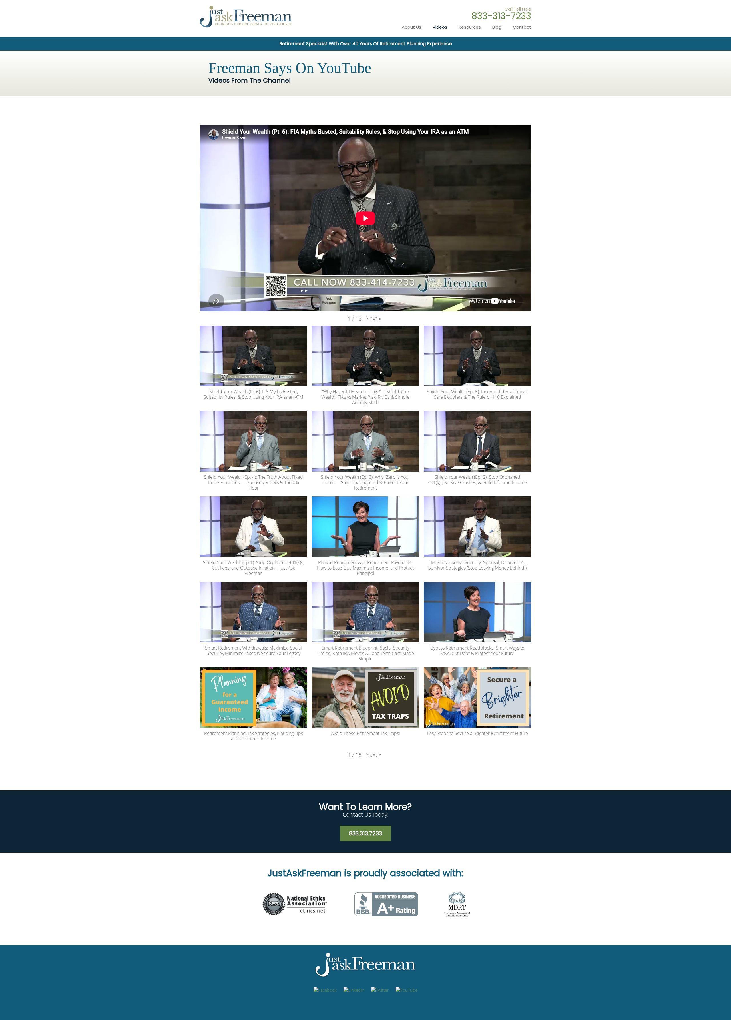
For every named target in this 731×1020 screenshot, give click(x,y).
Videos (440, 27)
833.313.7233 (365, 833)
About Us (411, 27)
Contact (522, 27)
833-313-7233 (501, 15)
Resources (470, 27)
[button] (373, 318)
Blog (496, 27)
